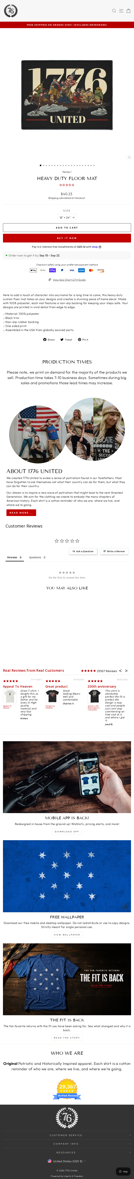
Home (66, 172)
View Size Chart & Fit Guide (69, 279)
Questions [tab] (35, 557)
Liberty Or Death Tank (93, 703)
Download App (67, 831)
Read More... (21, 512)
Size (67, 210)
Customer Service (66, 1135)
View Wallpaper (67, 934)
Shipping (53, 198)
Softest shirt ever (17, 686)
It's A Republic (52, 706)
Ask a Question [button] (85, 551)
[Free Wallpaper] (67, 876)
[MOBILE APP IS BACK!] (67, 777)
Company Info (66, 1143)
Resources (66, 1152)
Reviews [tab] (12, 557)
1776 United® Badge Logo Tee (10, 707)
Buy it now (67, 238)
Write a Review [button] (116, 551)
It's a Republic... (58, 686)
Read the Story (67, 1037)
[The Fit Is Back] (67, 979)
